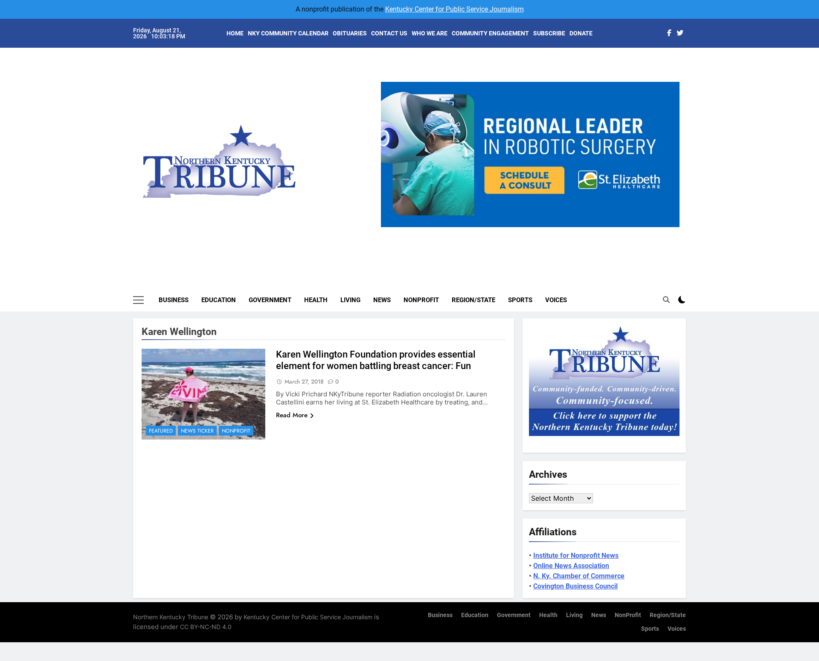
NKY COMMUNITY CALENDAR (288, 33)
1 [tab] (502, 232)
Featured (161, 431)
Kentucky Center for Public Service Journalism (454, 9)
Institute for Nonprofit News (576, 555)
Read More (292, 415)
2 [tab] (517, 232)
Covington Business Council (575, 586)
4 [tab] (549, 232)
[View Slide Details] (530, 154)
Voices (556, 300)
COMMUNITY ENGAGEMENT (490, 33)
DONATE (580, 33)
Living (350, 300)
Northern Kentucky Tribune (170, 617)
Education (218, 300)
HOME (235, 33)
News (382, 300)
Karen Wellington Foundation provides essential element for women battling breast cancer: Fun (376, 360)
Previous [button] (390, 227)
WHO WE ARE (429, 33)
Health (316, 300)
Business (174, 300)
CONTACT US (389, 33)
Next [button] (669, 227)
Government (270, 300)
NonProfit (421, 300)
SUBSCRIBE (549, 33)
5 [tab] (565, 232)
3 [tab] (533, 232)
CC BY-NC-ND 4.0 (206, 626)
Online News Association (571, 566)
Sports (520, 300)
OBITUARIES (350, 33)
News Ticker (197, 431)
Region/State (473, 300)
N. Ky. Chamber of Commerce (578, 576)
